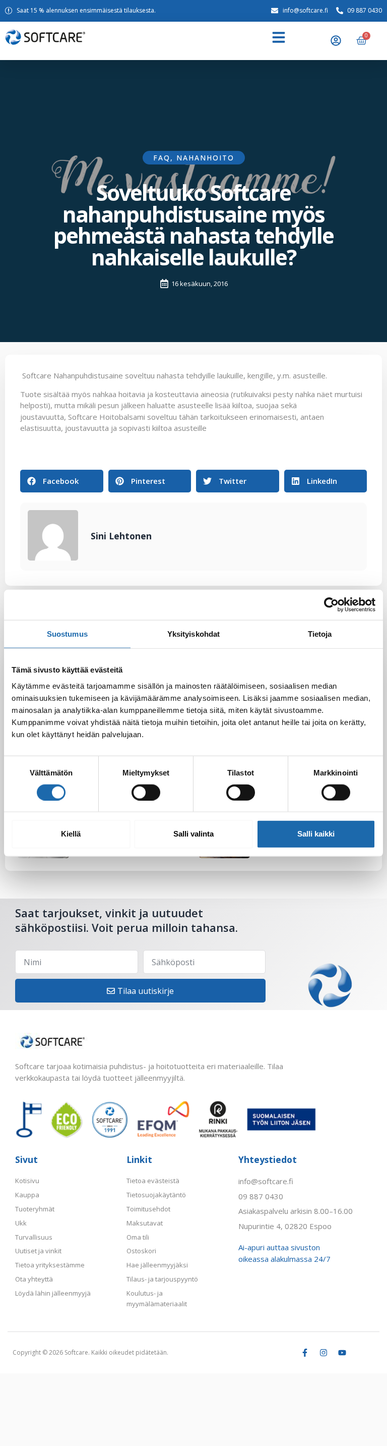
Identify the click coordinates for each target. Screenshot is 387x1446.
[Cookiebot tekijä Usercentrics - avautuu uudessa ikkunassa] (331, 605)
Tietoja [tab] (320, 634)
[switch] (146, 792)
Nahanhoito (205, 157)
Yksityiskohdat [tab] (193, 634)
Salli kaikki (316, 833)
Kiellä (71, 833)
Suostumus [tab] (67, 634)
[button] (278, 37)
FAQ (161, 157)
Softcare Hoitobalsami (106, 417)
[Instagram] (323, 1353)
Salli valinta (193, 833)
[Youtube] (342, 1353)
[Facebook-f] (305, 1353)
